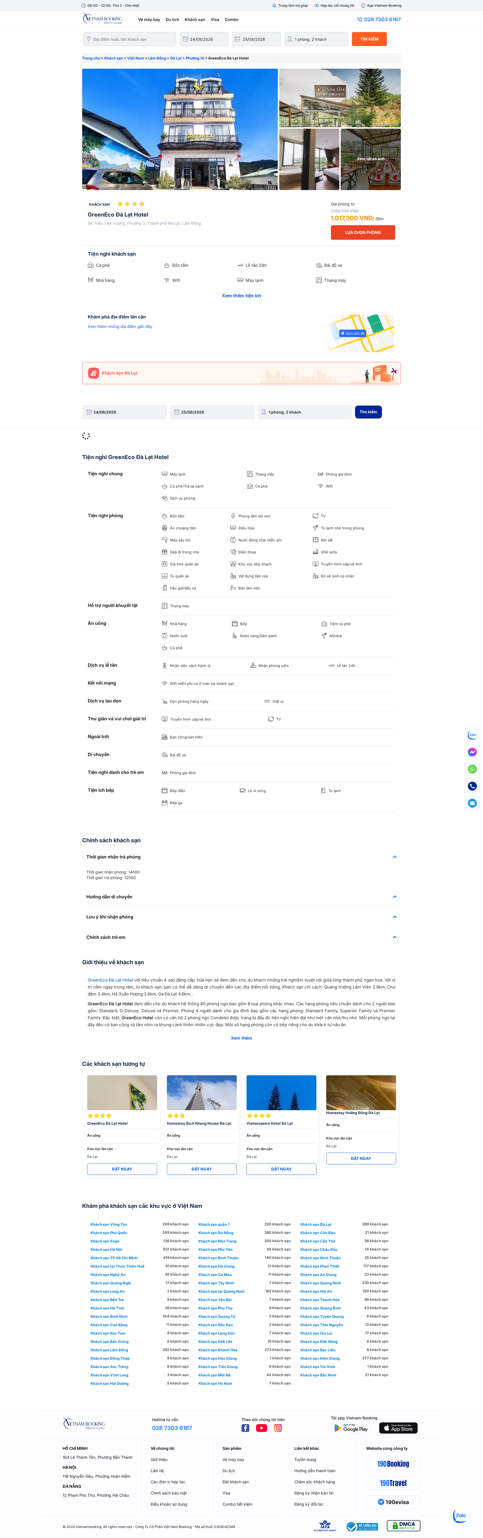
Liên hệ (157, 1470)
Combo (232, 19)
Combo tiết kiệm (237, 1504)
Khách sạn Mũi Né (214, 1375)
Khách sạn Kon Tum (108, 1333)
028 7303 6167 (382, 19)
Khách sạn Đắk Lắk (215, 1341)
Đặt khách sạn (235, 1481)
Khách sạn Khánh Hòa (218, 1350)
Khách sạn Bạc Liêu (317, 1350)
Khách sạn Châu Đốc (319, 1249)
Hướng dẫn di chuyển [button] (109, 896)
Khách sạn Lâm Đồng (109, 1350)
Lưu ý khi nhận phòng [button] (109, 917)
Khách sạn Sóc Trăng (109, 1366)
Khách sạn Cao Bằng (109, 1325)
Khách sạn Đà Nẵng (215, 1232)
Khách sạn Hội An (316, 1291)
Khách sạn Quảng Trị (216, 1316)
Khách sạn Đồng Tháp (110, 1358)
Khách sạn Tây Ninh (216, 1283)
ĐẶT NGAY (122, 1169)
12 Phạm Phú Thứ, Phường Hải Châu (96, 1495)
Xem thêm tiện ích (241, 295)
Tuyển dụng (305, 1459)
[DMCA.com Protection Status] (403, 1526)
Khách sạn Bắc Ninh (318, 1375)
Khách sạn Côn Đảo (317, 1232)
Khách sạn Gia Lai (316, 1333)
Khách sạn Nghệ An (108, 1274)
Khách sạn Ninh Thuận (320, 1258)
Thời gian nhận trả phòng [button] (113, 857)
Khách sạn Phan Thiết (319, 1266)
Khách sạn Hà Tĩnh (107, 1308)
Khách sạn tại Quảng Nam (221, 1291)
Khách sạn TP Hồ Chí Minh (114, 1258)
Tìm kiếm (369, 39)
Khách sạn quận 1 (213, 1224)
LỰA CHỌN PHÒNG (363, 232)
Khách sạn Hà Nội (106, 1249)
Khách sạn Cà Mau (215, 1274)
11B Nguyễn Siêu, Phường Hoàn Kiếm (96, 1476)
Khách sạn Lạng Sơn (216, 1333)
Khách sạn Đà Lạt (316, 1224)
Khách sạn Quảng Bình (320, 1308)
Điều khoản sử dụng (169, 1504)
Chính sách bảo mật (169, 1493)
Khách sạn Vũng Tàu (109, 1224)
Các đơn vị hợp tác (168, 1481)
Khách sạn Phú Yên (215, 1249)
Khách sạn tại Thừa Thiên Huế (118, 1266)
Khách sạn (195, 19)
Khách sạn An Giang (318, 1274)
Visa (215, 19)
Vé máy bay (149, 19)
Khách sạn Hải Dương (110, 1383)
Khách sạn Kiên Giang (320, 1358)
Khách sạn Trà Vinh (317, 1366)
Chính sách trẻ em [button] (106, 937)
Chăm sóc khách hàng (314, 1481)
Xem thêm (241, 1038)
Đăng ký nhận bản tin (313, 1493)
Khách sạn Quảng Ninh (320, 1283)
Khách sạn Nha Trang (217, 1241)
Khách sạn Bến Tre (107, 1299)
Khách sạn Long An (108, 1291)
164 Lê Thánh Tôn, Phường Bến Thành (97, 1457)
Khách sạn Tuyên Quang (322, 1316)
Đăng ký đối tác (308, 1504)
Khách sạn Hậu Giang (217, 1358)
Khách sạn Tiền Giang (218, 1366)
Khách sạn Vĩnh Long (109, 1375)
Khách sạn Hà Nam (215, 1383)
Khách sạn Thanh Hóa (320, 1299)
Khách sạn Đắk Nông (319, 1341)
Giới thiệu (159, 1459)
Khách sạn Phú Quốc (109, 1232)
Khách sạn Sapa (105, 1241)
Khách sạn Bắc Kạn (215, 1325)
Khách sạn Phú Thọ (215, 1308)
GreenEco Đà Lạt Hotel (110, 980)
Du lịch (172, 19)
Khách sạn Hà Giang (216, 1266)
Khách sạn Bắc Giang (110, 1341)
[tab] (241, 857)
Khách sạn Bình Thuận (218, 1258)
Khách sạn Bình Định (109, 1316)
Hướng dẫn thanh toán (314, 1470)
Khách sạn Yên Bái (215, 1299)
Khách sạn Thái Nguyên (321, 1325)
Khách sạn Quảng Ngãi (111, 1283)
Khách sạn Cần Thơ (317, 1241)
